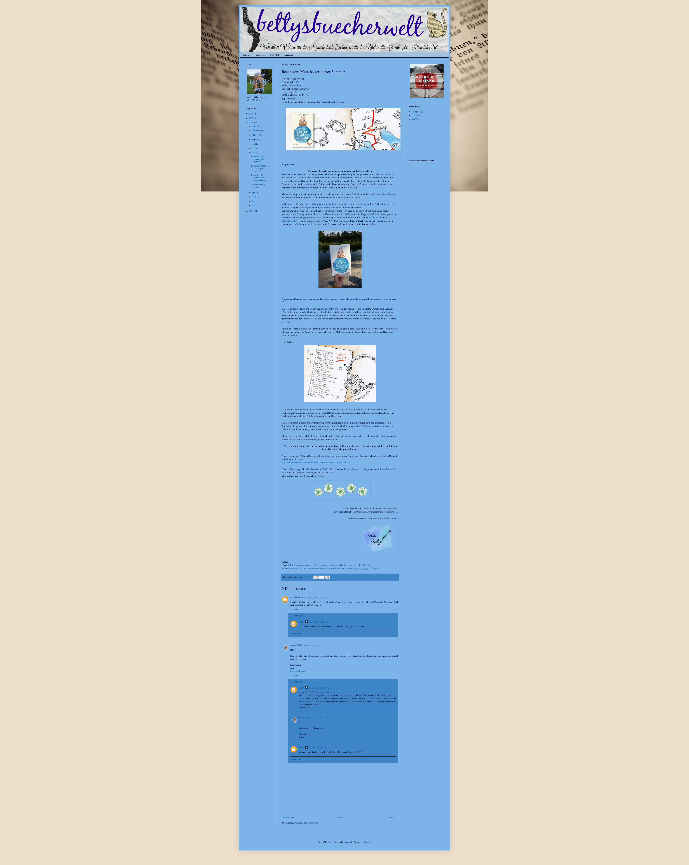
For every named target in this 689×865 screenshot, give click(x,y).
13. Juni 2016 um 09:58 (321, 717)
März (254, 196)
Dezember (256, 126)
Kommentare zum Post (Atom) (305, 822)
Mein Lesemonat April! (258, 185)
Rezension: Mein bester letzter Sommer (258, 159)
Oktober (255, 135)
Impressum (288, 54)
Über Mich (274, 54)
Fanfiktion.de (417, 111)
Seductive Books (297, 670)
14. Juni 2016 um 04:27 (319, 747)
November (256, 130)
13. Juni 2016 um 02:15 (313, 645)
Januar (255, 205)
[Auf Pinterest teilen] (328, 577)
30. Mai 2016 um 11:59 (316, 597)
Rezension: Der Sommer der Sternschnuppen (259, 178)
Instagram (416, 115)
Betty (301, 621)
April (254, 192)
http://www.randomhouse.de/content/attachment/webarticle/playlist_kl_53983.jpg (330, 565)
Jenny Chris (296, 645)
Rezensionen (260, 54)
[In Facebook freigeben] (325, 577)
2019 (251, 113)
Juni (254, 148)
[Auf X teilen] (321, 577)
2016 (251, 122)
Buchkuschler (376, 217)
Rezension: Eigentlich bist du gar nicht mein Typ (260, 168)
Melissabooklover (290, 220)
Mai (254, 152)
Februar (255, 201)
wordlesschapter (297, 597)
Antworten (294, 609)
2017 (251, 117)
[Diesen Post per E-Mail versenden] (315, 577)
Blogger (367, 841)
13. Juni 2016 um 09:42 (319, 687)
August (255, 139)
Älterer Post (392, 817)
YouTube (416, 119)
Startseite (246, 54)
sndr (350, 841)
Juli (253, 143)
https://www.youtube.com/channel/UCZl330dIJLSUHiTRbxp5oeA (315, 462)
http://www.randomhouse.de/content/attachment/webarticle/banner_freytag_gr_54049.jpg (334, 568)
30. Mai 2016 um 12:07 (319, 621)
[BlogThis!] (318, 577)
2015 (251, 210)
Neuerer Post (288, 817)
